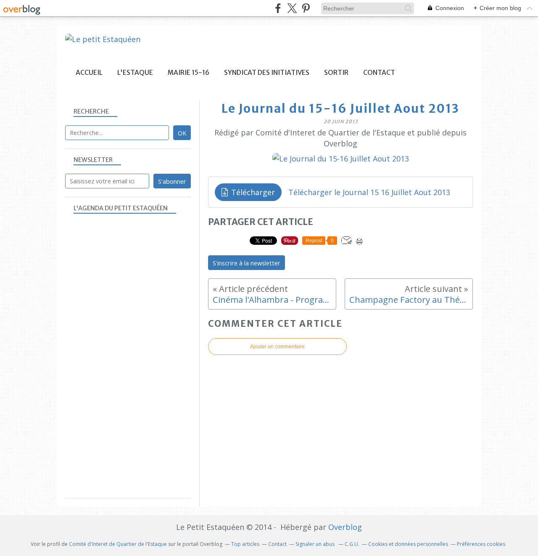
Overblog (345, 527)
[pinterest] (306, 8)
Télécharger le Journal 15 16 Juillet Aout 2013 (369, 192)
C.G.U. (352, 544)
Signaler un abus (315, 544)
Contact (379, 73)
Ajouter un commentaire (277, 346)
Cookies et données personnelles (408, 544)
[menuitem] (89, 72)
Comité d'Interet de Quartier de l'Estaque (118, 544)
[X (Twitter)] (292, 8)
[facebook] (278, 8)
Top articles (245, 544)
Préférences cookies (481, 544)
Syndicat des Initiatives (266, 73)
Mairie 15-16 (188, 73)
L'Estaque (135, 73)
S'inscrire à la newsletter (246, 263)
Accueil (89, 73)
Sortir (336, 73)
